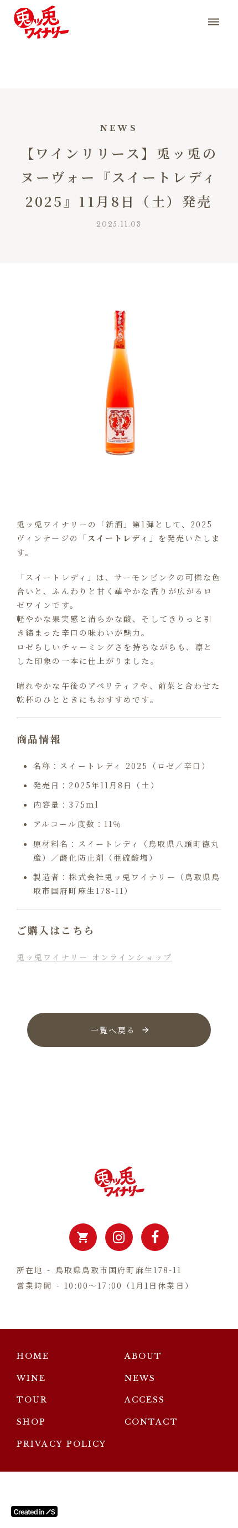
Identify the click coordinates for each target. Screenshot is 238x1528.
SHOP (31, 1422)
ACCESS (145, 1400)
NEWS (140, 1378)
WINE (31, 1378)
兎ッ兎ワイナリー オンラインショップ (94, 956)
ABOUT (144, 1356)
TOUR (32, 1400)
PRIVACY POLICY (61, 1444)
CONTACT (151, 1422)
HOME (33, 1356)
